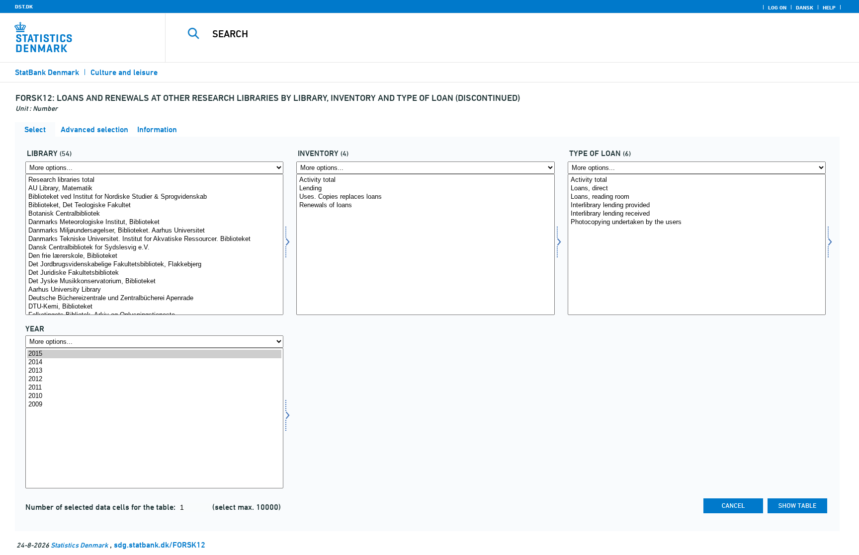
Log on (777, 7)
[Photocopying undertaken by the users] (697, 222)
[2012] (154, 379)
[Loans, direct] (697, 188)
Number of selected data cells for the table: (101, 507)
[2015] (154, 354)
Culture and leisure (124, 72)
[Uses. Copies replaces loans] (425, 197)
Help (829, 7)
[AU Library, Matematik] (154, 188)
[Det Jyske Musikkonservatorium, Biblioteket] (154, 281)
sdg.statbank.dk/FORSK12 (159, 545)
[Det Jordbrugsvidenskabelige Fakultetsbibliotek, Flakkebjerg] (154, 264)
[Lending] (425, 188)
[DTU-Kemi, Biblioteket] (154, 307)
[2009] (154, 404)
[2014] (154, 362)
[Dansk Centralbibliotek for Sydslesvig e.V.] (154, 247)
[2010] (154, 396)
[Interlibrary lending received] (697, 214)
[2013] (154, 371)
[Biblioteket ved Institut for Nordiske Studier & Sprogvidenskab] (154, 197)
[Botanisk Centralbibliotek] (154, 214)
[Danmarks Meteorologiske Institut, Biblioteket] (154, 222)
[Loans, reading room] (697, 197)
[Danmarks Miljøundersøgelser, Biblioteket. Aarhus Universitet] (154, 231)
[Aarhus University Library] (154, 290)
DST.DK (24, 6)
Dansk (804, 7)
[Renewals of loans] (425, 205)
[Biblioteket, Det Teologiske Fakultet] (154, 205)
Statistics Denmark (79, 545)
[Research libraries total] (154, 180)
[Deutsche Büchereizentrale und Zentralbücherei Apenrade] (154, 298)
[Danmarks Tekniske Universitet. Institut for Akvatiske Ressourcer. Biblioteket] (154, 239)
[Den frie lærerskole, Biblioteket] (154, 256)
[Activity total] (425, 180)
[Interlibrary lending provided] (697, 205)
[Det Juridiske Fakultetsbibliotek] (154, 273)
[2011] (154, 388)
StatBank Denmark (47, 72)
